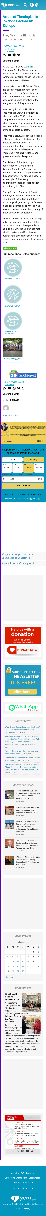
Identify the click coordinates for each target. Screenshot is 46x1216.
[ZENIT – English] (12, 5)
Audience (30, 1173)
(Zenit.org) (29, 66)
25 (8, 971)
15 (28, 962)
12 (13, 962)
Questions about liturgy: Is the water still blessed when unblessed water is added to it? (28, 809)
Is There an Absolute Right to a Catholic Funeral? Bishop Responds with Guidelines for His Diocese (28, 861)
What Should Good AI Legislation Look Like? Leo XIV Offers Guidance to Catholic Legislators (22, 729)
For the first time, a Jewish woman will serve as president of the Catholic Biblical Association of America (28, 794)
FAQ (22, 1173)
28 (23, 971)
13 (18, 962)
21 (23, 966)
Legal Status (34, 1178)
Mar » (13, 977)
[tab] (14, 1117)
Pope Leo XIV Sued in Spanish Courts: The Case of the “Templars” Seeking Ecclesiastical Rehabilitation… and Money (27, 826)
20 (18, 966)
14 (23, 962)
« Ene (7, 977)
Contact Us (28, 1182)
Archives (9, 52)
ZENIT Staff (11, 49)
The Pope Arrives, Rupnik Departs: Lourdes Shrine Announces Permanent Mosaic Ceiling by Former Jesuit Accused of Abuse (22, 767)
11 (8, 962)
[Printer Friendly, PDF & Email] (10, 248)
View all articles (10, 415)
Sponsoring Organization (16, 1178)
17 (38, 962)
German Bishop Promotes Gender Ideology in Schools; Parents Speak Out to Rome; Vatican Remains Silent (27, 844)
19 (13, 966)
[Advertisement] (23, 535)
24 (38, 966)
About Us (14, 1173)
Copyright (17, 1182)
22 (28, 966)
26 (13, 971)
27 (18, 971)
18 (8, 966)
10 (38, 957)
